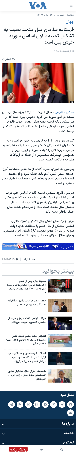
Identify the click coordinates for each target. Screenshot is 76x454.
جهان (70, 22)
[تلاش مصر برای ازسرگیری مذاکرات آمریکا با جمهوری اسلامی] (60, 305)
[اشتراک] (70, 412)
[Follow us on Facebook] (70, 404)
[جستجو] (61, 449)
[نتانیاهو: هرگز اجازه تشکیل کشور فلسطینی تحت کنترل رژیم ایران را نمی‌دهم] (60, 376)
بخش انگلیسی (64, 112)
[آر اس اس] (20, 404)
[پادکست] (11, 404)
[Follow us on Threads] (28, 404)
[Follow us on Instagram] (36, 404)
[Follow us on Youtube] (45, 404)
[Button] (8, 59)
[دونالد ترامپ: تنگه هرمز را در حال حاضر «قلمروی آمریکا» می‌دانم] (60, 323)
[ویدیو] (42, 449)
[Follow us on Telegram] (62, 404)
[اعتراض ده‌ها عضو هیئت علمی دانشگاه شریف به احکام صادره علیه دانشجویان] (60, 340)
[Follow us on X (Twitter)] (53, 404)
